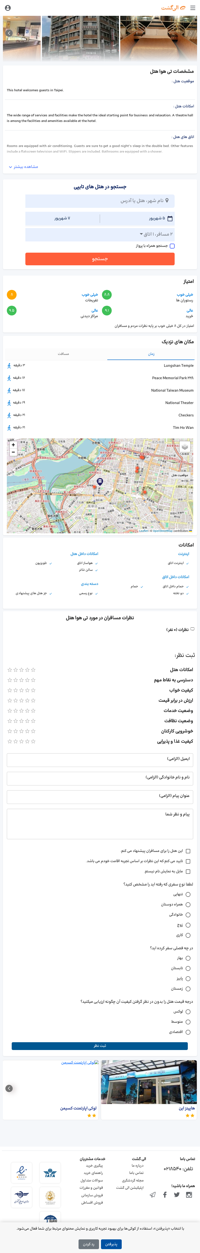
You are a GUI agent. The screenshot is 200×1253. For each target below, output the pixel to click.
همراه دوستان (172, 904)
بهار (180, 958)
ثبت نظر (100, 1046)
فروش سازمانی (92, 1195)
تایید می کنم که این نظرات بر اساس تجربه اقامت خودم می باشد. (134, 861)
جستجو (100, 259)
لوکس (178, 1011)
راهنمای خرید (93, 1173)
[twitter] (177, 1195)
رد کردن (88, 1244)
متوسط (177, 1022)
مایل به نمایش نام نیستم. (163, 871)
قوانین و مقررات (91, 1187)
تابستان (177, 968)
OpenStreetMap (163, 531)
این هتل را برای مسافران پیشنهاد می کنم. (151, 851)
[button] (94, 487)
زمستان (177, 989)
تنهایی (178, 894)
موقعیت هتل (179, 475)
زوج (180, 925)
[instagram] (189, 1195)
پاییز (180, 978)
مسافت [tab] (63, 354)
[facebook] (165, 1195)
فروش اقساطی (92, 1202)
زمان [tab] (151, 354)
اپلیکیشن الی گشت (130, 1187)
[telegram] (153, 1195)
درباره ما (138, 1165)
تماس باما (136, 1173)
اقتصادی (176, 1032)
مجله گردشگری (133, 1180)
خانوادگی (176, 915)
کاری (179, 935)
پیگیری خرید (94, 1165)
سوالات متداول (91, 1180)
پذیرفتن (111, 1244)
